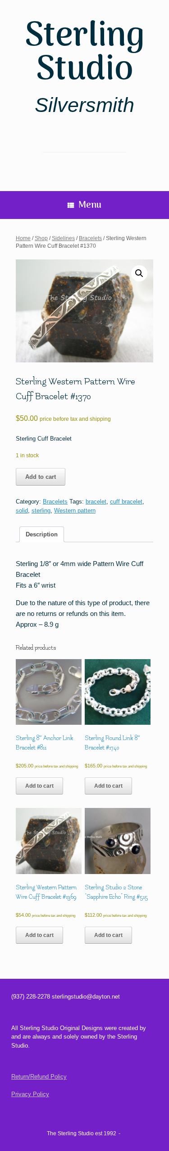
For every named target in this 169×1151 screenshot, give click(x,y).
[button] (139, 273)
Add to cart (40, 476)
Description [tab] (42, 534)
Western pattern (75, 510)
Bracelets (90, 238)
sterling (41, 510)
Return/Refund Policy (39, 1076)
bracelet (96, 501)
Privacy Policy (30, 1094)
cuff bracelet (126, 501)
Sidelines (63, 238)
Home (23, 238)
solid (22, 510)
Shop (41, 238)
